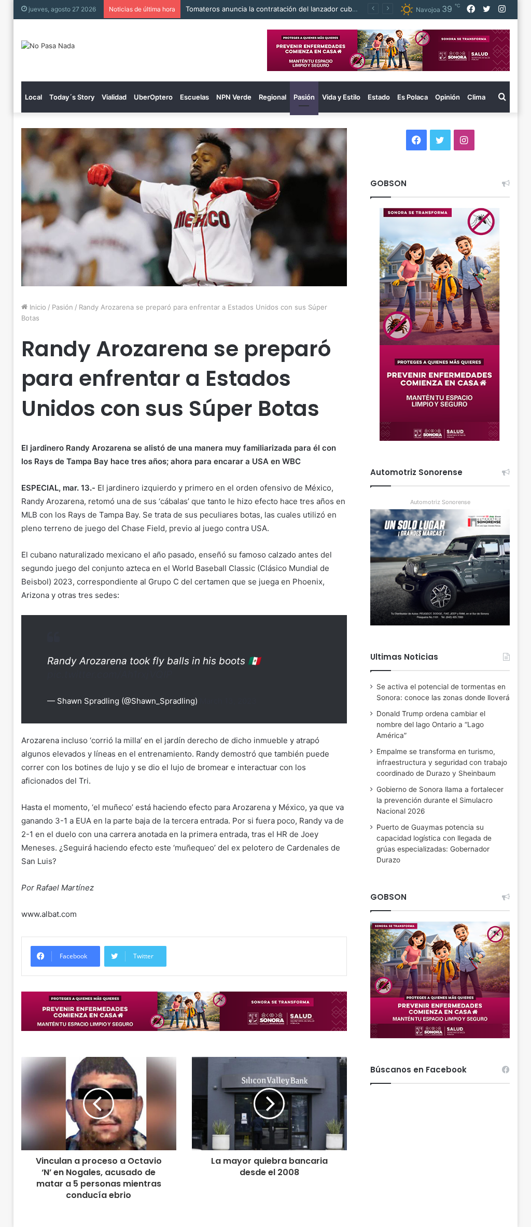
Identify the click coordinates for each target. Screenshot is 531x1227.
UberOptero (153, 97)
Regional (272, 97)
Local (33, 97)
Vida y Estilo (341, 97)
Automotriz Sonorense (440, 502)
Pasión (304, 97)
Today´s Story (71, 97)
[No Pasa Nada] (48, 45)
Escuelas (194, 97)
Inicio (36, 307)
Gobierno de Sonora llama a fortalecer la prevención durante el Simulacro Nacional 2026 (440, 800)
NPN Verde (233, 97)
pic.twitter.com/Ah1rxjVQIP (109, 674)
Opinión (447, 97)
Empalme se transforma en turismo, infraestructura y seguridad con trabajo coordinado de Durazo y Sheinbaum (441, 762)
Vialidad (114, 97)
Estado (379, 97)
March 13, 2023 (228, 701)
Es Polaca (412, 97)
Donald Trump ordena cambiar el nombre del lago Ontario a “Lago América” (430, 724)
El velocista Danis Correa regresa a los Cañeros (262, 9)
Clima (476, 97)
